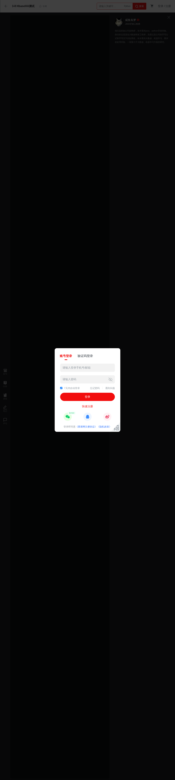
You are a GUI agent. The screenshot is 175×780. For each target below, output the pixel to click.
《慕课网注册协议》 (86, 426)
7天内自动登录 (72, 388)
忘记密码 (95, 388)
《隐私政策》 (104, 426)
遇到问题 (110, 388)
